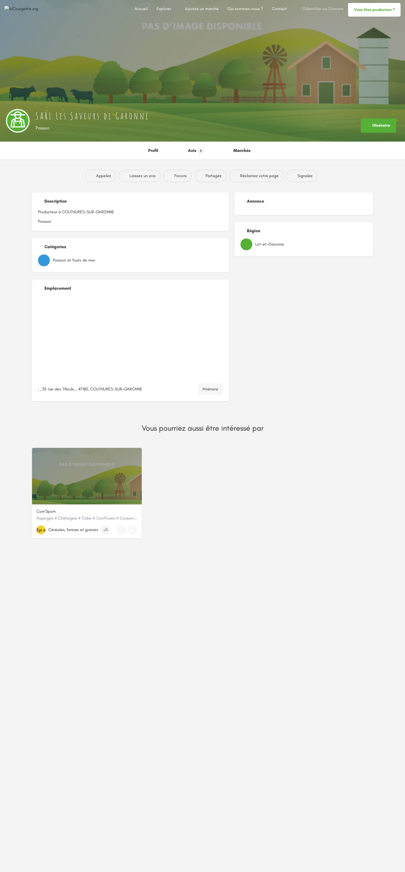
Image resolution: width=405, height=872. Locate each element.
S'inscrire (336, 8)
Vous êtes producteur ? (374, 9)
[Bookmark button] (132, 530)
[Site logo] (22, 8)
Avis (195, 150)
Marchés (242, 150)
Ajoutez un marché (202, 8)
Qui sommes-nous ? (245, 8)
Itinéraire (210, 389)
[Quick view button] (121, 530)
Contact (279, 8)
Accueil (141, 8)
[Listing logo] (18, 121)
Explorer (164, 8)
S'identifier (311, 8)
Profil (153, 150)
